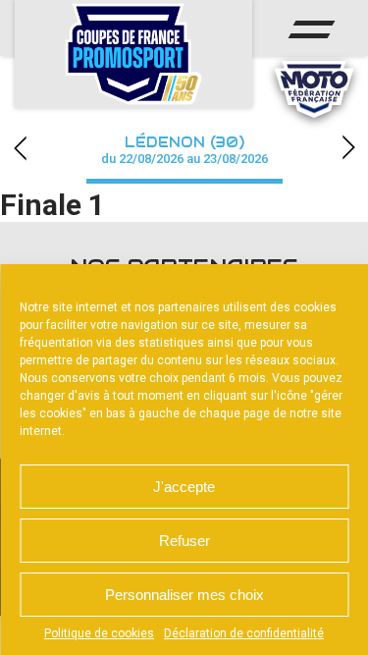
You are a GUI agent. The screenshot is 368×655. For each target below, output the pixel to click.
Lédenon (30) (184, 150)
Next (348, 148)
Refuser (184, 540)
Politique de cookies (99, 633)
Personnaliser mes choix (184, 594)
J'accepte (184, 486)
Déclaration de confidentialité (244, 633)
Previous (19, 148)
